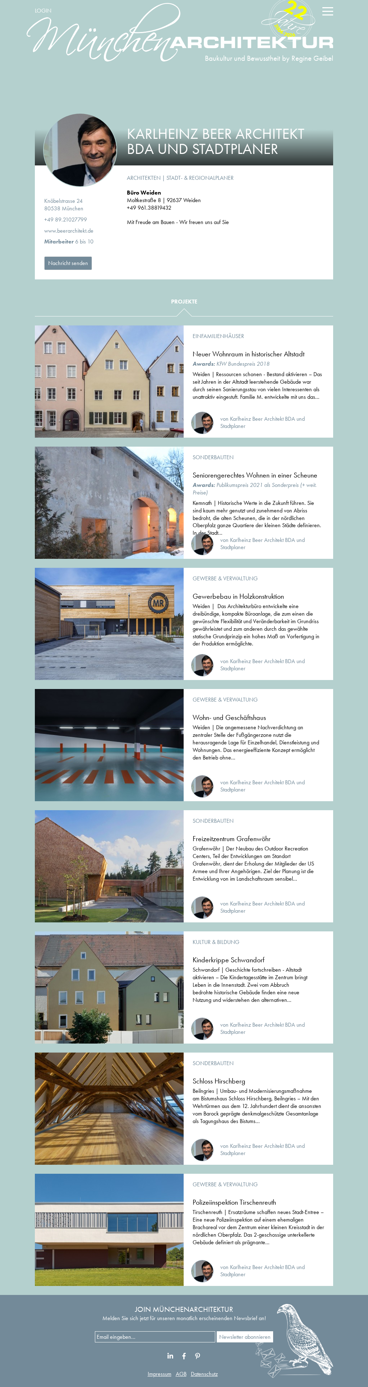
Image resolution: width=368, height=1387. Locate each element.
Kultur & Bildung (216, 942)
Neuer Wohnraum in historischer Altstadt (248, 354)
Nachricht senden (68, 263)
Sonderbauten (213, 457)
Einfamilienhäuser (218, 336)
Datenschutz (204, 1374)
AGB (181, 1374)
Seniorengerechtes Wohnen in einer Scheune (255, 475)
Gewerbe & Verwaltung (225, 578)
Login (43, 10)
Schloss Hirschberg (219, 1081)
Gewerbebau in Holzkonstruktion (238, 596)
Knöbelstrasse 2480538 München (63, 204)
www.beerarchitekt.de (68, 230)
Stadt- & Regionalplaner (200, 178)
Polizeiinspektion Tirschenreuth (234, 1202)
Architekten (144, 178)
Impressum (159, 1374)
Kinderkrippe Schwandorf (228, 959)
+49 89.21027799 (65, 219)
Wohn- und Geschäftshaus (229, 717)
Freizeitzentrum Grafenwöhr (232, 838)
